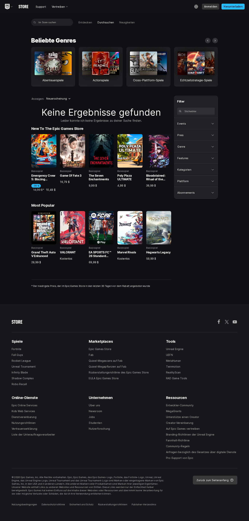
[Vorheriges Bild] (208, 40)
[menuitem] (85, 22)
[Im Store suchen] (35, 22)
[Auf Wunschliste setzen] (52, 138)
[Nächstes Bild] (215, 40)
